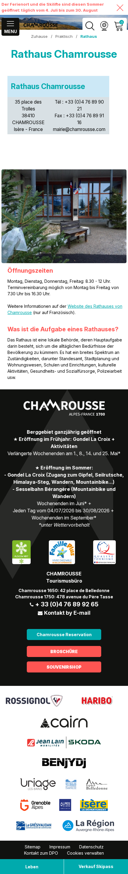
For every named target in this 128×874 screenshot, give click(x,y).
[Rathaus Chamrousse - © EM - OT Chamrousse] (64, 216)
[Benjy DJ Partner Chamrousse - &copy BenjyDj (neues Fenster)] (64, 762)
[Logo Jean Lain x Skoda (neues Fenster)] (64, 742)
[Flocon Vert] (21, 551)
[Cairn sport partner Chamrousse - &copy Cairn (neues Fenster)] (63, 721)
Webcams (104, 26)
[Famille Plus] (62, 551)
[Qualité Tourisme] (104, 551)
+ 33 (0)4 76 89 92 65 (67, 604)
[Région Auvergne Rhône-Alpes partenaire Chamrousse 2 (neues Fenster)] (88, 825)
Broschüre (64, 651)
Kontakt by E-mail (67, 613)
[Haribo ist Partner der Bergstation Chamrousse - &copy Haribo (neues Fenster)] (96, 700)
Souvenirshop (64, 666)
